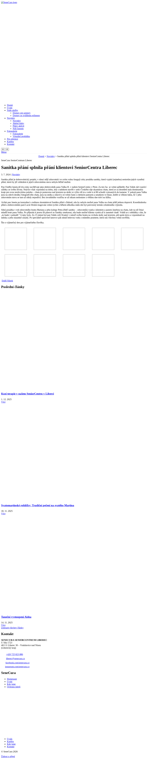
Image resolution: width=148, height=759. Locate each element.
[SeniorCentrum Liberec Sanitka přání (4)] (103, 249)
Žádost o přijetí (8, 756)
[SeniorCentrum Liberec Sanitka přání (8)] (74, 276)
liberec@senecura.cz (15, 658)
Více (3, 402)
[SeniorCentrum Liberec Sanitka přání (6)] (16, 276)
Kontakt (10, 746)
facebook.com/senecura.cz (17, 663)
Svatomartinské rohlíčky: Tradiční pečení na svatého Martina (37, 505)
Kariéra (10, 741)
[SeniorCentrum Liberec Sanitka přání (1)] (16, 249)
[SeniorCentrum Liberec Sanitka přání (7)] (45, 276)
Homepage (12, 679)
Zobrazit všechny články (12, 627)
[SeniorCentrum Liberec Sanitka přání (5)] (132, 249)
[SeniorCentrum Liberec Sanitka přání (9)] (103, 276)
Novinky (51, 156)
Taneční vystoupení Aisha (16, 616)
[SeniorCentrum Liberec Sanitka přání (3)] (74, 249)
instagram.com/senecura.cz (17, 666)
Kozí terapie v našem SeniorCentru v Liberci (27, 393)
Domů (41, 156)
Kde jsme (11, 684)
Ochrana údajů (13, 687)
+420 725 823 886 (14, 654)
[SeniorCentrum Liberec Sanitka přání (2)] (45, 249)
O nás (9, 681)
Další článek (7, 280)
